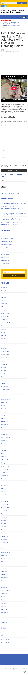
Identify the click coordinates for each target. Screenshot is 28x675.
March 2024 (4, 380)
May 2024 (3, 373)
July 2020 (3, 520)
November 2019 (5, 545)
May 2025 (3, 335)
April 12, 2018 (9, 51)
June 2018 (3, 600)
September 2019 (5, 552)
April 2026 (3, 300)
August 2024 (4, 364)
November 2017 (5, 615)
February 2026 (4, 306)
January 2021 (4, 501)
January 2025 (4, 348)
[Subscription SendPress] (14, 184)
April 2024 (3, 377)
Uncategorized (5, 263)
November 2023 (5, 392)
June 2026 (3, 294)
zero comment (18, 51)
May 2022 (3, 450)
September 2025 (5, 322)
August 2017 (4, 622)
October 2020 (4, 510)
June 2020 (3, 523)
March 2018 (4, 609)
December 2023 (5, 389)
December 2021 (5, 466)
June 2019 (3, 561)
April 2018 (3, 606)
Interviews (3, 251)
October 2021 (4, 472)
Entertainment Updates (7, 241)
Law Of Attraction (5, 254)
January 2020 (4, 539)
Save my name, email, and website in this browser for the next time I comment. (13, 166)
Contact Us (16, 1)
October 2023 (4, 396)
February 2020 (4, 536)
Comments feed (5, 639)
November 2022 (5, 431)
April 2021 (3, 491)
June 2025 (3, 332)
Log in (2, 632)
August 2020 (4, 517)
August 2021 (4, 478)
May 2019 (3, 564)
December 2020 (5, 504)
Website (3, 157)
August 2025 (4, 326)
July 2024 (3, 367)
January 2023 (4, 424)
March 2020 (4, 533)
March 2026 (4, 303)
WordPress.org (5, 642)
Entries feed (4, 636)
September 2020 (5, 514)
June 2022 (3, 447)
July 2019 (3, 558)
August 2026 (4, 287)
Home (11, 1)
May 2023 (3, 412)
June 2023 (3, 408)
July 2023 (3, 405)
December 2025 (5, 313)
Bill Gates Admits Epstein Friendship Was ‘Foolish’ (13, 203)
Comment (3, 126)
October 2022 (4, 434)
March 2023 (4, 418)
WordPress (10, 668)
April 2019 (3, 568)
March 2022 (4, 456)
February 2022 (4, 459)
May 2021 (3, 488)
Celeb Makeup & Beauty (7, 238)
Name (3, 144)
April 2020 (3, 529)
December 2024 (5, 351)
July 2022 (3, 443)
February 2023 (4, 421)
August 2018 (4, 593)
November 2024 (5, 354)
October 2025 (4, 319)
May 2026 (3, 297)
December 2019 (5, 542)
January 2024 (4, 386)
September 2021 (5, 475)
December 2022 (5, 427)
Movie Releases (5, 257)
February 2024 (4, 383)
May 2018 (3, 603)
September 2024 (5, 361)
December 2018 (5, 580)
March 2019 (4, 571)
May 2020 (3, 526)
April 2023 (3, 415)
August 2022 (4, 440)
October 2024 (4, 357)
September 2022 (5, 437)
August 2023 (4, 402)
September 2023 (5, 399)
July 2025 (3, 329)
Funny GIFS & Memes (6, 244)
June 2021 (3, 485)
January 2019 (4, 577)
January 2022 (4, 463)
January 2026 (4, 310)
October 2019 (4, 549)
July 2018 (3, 596)
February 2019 (4, 574)
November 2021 (5, 469)
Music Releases (5, 260)
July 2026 (3, 290)
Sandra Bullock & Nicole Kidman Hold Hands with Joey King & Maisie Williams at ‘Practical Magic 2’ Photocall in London (13, 208)
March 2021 (4, 494)
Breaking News (5, 235)
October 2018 (4, 587)
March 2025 (4, 341)
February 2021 (4, 498)
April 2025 (3, 338)
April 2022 (3, 453)
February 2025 (4, 345)
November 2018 (5, 584)
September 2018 (5, 590)
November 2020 (5, 507)
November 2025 (5, 316)
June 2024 (3, 370)
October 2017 (4, 619)
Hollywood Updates (6, 247)
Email (2, 150)
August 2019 (4, 555)
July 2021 (3, 482)
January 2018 (4, 612)
